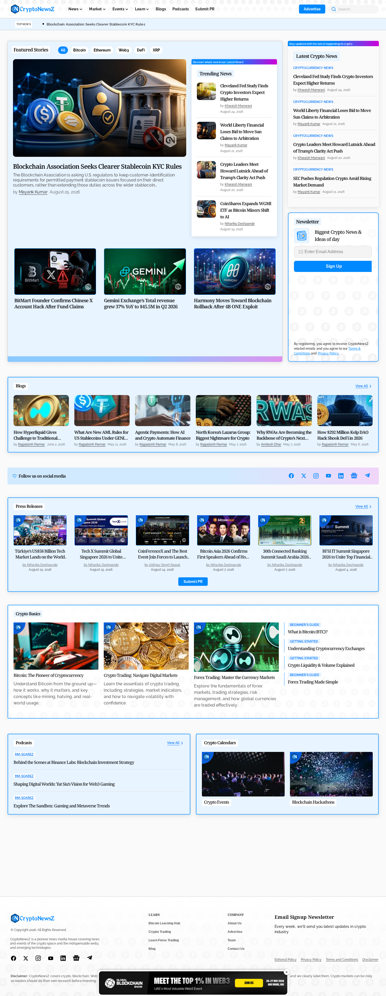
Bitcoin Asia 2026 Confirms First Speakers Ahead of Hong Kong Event (223, 557)
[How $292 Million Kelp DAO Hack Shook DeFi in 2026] (345, 410)
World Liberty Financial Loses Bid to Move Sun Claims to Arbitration (242, 131)
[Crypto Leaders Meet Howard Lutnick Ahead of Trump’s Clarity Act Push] (206, 170)
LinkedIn (341, 476)
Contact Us (236, 949)
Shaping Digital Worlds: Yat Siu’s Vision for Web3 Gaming (64, 784)
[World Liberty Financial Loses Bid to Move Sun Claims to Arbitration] (206, 130)
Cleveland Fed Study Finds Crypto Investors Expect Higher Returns (244, 92)
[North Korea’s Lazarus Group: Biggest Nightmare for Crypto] (223, 410)
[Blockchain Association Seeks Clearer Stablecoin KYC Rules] (100, 108)
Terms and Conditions (342, 960)
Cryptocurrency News (313, 68)
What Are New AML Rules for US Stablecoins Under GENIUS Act (101, 435)
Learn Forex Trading (164, 940)
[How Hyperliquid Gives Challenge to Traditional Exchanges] (41, 410)
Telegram (367, 476)
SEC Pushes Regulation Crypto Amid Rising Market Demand (332, 181)
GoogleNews (354, 476)
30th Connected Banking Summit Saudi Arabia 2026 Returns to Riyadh (285, 557)
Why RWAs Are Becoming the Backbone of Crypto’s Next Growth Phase (284, 435)
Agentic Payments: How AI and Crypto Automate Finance (162, 435)
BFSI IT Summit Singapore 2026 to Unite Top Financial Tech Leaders (346, 557)
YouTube (328, 475)
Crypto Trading (160, 932)
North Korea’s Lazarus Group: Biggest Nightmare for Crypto (223, 435)
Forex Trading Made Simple (313, 682)
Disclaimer (370, 960)
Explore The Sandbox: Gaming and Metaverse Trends (62, 806)
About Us (235, 923)
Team (232, 940)
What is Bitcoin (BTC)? (307, 632)
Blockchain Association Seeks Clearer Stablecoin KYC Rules (96, 24)
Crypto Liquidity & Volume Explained (321, 665)
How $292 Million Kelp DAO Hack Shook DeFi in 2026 (342, 435)
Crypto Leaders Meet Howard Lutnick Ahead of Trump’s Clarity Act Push (244, 170)
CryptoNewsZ (32, 9)
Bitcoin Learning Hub (164, 923)
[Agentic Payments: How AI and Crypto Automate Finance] (162, 410)
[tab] (63, 50)
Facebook (291, 475)
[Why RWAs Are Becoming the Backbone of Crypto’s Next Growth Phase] (284, 410)
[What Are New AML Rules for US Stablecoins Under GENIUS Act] (102, 410)
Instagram (316, 476)
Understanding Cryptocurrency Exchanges (326, 648)
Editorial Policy (286, 960)
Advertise (312, 9)
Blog (152, 949)
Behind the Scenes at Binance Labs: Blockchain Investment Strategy (74, 762)
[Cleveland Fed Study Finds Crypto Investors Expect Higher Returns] (206, 91)
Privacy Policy (328, 353)
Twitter (304, 475)
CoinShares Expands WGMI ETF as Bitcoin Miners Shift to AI (245, 210)
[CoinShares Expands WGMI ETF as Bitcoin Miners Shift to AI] (206, 209)
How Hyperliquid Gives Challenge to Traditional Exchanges (35, 435)
